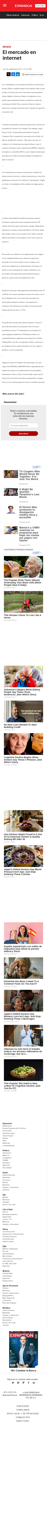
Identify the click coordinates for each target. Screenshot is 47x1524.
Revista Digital (40, 6)
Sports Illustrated (10, 1285)
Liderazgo (7, 1276)
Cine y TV (7, 1219)
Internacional (9, 1133)
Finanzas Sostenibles (13, 1259)
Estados (6, 1163)
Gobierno (7, 1153)
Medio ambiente (10, 1249)
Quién (5, 1172)
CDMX (5, 1160)
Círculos (6, 1180)
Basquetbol (8, 1296)
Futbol (5, 1288)
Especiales (8, 1281)
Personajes (8, 1318)
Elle (4, 1194)
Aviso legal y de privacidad (23, 1413)
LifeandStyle (9, 1146)
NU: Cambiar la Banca (23, 1370)
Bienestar (7, 1320)
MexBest (6, 1308)
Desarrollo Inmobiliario (13, 1234)
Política (35, 15)
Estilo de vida (9, 1204)
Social (5, 1251)
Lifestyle (7, 1300)
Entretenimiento (10, 1214)
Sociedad (7, 1168)
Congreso (7, 1158)
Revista (7, 46)
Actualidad (8, 1273)
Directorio (22, 1421)
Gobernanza (8, 1254)
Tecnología (8, 1136)
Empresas (25, 15)
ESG (4, 1141)
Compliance (23, 1410)
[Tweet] (9, 74)
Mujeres (6, 1143)
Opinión (6, 1165)
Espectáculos (9, 1175)
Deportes (7, 1217)
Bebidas (6, 1313)
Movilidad (7, 1256)
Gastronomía (8, 1310)
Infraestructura (9, 1236)
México (6, 1155)
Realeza (6, 1177)
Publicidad (23, 1406)
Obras (5, 1138)
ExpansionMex (30, 1383)
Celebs (6, 1202)
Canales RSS (23, 1417)
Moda (5, 1182)
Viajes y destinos (11, 1315)
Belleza (6, 1185)
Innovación (8, 1261)
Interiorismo (8, 1241)
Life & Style (8, 1209)
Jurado (6, 1325)
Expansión (7, 1123)
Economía (7, 1131)
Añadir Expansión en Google (34, 74)
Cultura (6, 1190)
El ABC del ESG (10, 1264)
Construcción (9, 1232)
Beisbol (6, 1291)
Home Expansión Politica (14, 1128)
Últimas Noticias (12, 15)
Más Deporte (9, 1298)
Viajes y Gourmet (11, 1187)
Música (6, 1222)
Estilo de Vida (9, 1323)
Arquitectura (8, 1239)
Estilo (5, 1212)
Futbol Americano (11, 1293)
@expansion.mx (23, 1382)
